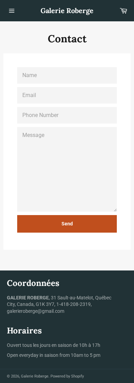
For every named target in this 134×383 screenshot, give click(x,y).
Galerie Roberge (67, 10)
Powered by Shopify (67, 376)
